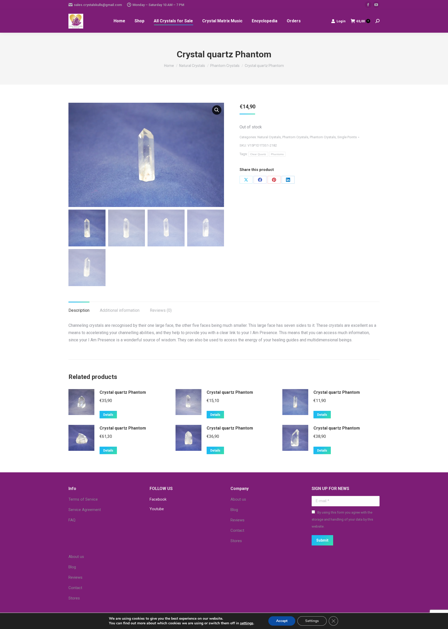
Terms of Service (83, 499)
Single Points (347, 137)
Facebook (158, 499)
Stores (236, 540)
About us (238, 499)
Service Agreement (84, 509)
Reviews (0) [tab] (161, 310)
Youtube (157, 509)
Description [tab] (78, 310)
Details (108, 415)
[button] (216, 110)
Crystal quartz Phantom (123, 392)
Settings (312, 620)
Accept (282, 620)
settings (246, 623)
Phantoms (277, 154)
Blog (234, 509)
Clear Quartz (258, 154)
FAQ (71, 520)
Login (341, 21)
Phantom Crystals (295, 137)
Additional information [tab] (119, 310)
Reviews (237, 520)
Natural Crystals (269, 137)
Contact (237, 530)
